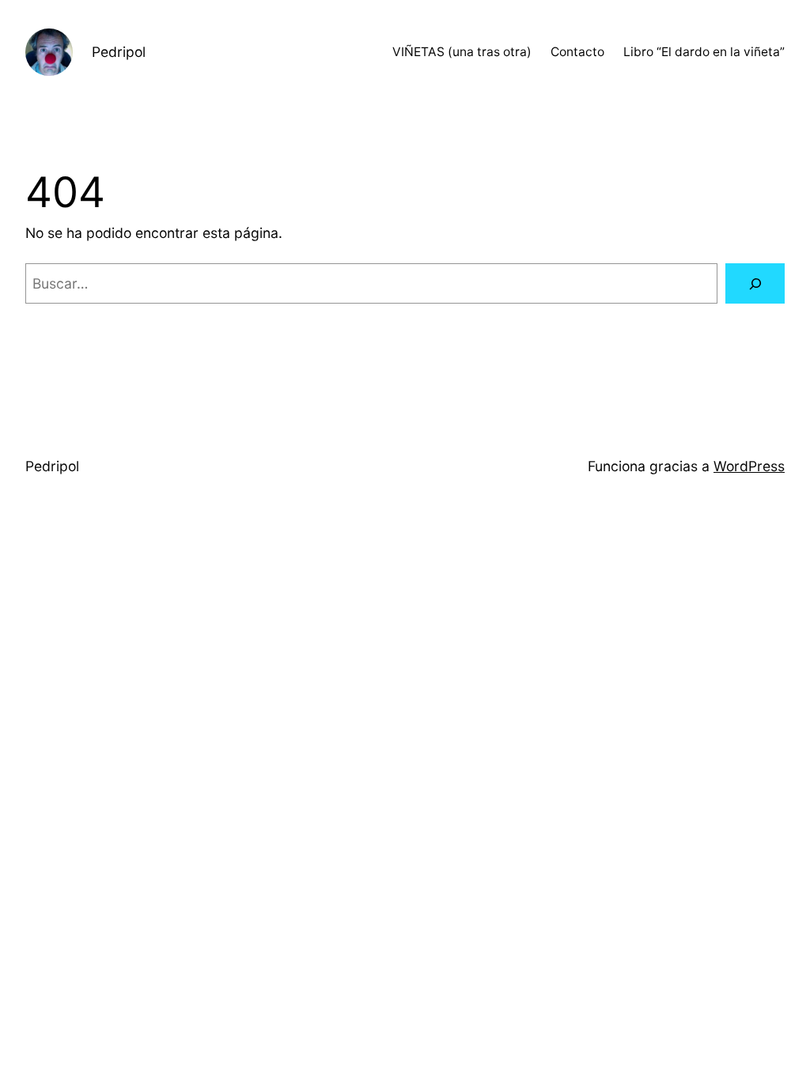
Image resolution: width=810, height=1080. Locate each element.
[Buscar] (755, 283)
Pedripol (119, 51)
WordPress (749, 466)
